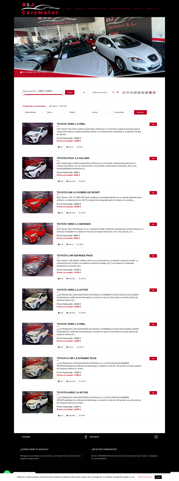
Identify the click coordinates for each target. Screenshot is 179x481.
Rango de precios (29, 91)
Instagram (94, 437)
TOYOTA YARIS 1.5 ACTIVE (72, 289)
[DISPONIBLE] (37, 134)
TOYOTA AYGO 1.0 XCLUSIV (73, 158)
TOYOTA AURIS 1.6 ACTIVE (72, 392)
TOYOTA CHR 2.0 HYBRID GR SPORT (78, 192)
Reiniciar (140, 112)
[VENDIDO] (37, 168)
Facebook (26, 437)
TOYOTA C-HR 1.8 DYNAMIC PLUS (76, 358)
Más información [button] (145, 477)
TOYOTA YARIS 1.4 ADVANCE (74, 224)
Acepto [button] (158, 477)
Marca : (59, 106)
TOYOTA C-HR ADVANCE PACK (75, 255)
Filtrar (69, 92)
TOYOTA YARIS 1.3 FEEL (71, 124)
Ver (153, 124)
